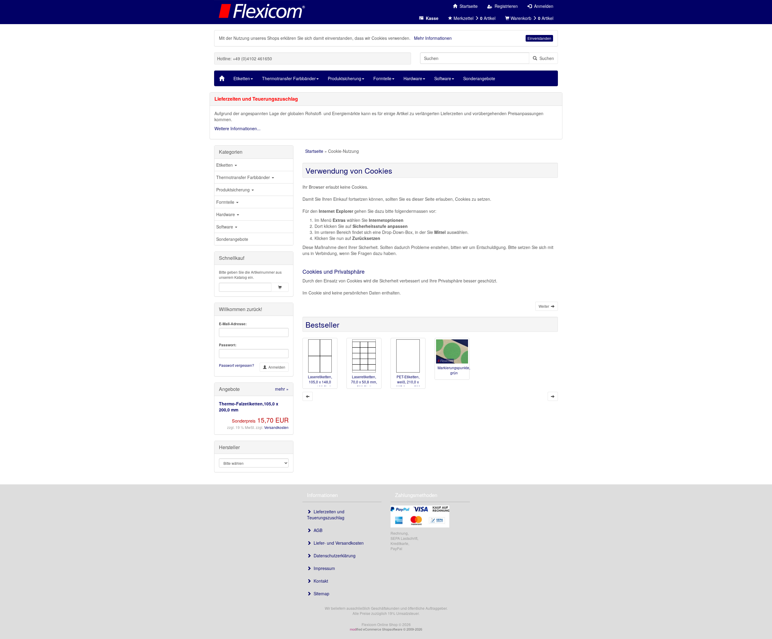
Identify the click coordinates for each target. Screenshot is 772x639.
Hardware (226, 214)
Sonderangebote (232, 239)
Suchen (545, 58)
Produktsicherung (233, 190)
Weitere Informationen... (237, 128)
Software (225, 227)
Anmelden (276, 367)
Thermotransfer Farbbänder (243, 177)
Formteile (226, 202)
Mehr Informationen (433, 38)
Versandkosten (276, 427)
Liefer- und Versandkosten (337, 543)
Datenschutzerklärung (333, 555)
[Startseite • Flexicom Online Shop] (260, 11)
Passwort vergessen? (236, 365)
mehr (282, 389)
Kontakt (319, 581)
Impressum (323, 568)
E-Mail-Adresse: (233, 323)
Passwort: (227, 345)
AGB (316, 530)
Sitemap (320, 593)
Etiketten (225, 165)
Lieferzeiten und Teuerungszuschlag (325, 514)
